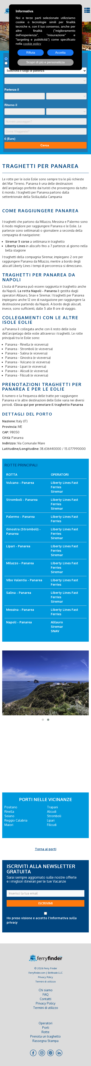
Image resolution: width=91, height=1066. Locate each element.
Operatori (45, 1023)
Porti (45, 1027)
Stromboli (54, 816)
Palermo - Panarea (20, 516)
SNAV (55, 631)
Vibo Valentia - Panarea (24, 580)
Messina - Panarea (20, 609)
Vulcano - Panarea (20, 483)
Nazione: (8, 421)
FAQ (46, 994)
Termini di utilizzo (46, 981)
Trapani (52, 807)
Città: (6, 438)
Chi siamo (46, 990)
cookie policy (32, 43)
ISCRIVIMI (45, 903)
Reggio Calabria (15, 820)
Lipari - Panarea (18, 546)
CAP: (5, 432)
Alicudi (51, 811)
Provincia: (9, 427)
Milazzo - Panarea (20, 563)
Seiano (9, 816)
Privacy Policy (45, 977)
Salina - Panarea (18, 592)
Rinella (9, 811)
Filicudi (52, 825)
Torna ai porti (45, 849)
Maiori (8, 825)
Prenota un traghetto (45, 1036)
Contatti (45, 999)
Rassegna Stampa (45, 1041)
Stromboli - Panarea (22, 499)
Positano (10, 807)
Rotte (45, 1032)
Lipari (51, 820)
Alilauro (57, 622)
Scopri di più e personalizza (45, 62)
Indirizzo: (9, 443)
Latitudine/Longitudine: (20, 449)
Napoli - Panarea (19, 622)
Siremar (57, 491)
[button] (43, 720)
